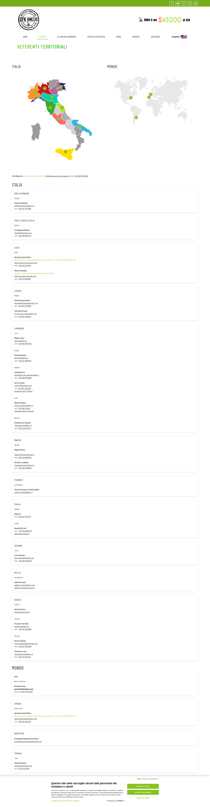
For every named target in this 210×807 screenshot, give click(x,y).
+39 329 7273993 (24, 306)
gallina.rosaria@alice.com (24, 585)
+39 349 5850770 (24, 236)
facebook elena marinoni (24, 411)
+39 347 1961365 (24, 279)
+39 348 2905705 (25, 343)
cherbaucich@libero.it (23, 425)
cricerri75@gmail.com (23, 385)
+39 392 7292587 (24, 316)
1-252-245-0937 (26, 692)
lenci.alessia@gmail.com (24, 558)
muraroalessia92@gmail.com (26, 643)
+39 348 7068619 (24, 468)
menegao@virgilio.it (22, 612)
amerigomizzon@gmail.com (25, 276)
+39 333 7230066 (25, 646)
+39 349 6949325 (25, 561)
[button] (44, 88)
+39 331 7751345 (24, 657)
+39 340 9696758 (24, 457)
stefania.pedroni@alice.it (24, 206)
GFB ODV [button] (42, 36)
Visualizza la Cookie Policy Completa (65, 801)
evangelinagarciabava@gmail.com (28, 741)
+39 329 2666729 (25, 531)
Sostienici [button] (155, 36)
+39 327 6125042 (24, 428)
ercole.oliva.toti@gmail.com (25, 314)
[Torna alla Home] (29, 20)
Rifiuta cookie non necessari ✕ (147, 779)
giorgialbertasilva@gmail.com (26, 303)
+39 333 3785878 (24, 361)
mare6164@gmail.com (23, 233)
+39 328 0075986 (81, 176)
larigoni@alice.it (20, 341)
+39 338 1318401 (24, 408)
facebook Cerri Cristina (23, 391)
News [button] (118, 36)
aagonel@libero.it (21, 358)
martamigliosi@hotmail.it (24, 455)
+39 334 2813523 (24, 265)
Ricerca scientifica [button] (96, 36)
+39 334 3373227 (24, 516)
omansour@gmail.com (23, 766)
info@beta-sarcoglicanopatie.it (57, 176)
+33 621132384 (23, 768)
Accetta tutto (143, 786)
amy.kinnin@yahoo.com (23, 689)
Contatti (136, 36)
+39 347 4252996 (25, 629)
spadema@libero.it (21, 626)
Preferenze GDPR (143, 798)
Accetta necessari (143, 792)
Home (25, 36)
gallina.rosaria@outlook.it (24, 588)
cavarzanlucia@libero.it (23, 654)
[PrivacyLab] (120, 801)
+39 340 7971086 (24, 208)
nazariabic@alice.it (22, 534)
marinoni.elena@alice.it (23, 405)
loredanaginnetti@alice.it (24, 465)
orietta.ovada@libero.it (23, 492)
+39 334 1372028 (24, 388)
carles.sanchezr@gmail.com (25, 263)
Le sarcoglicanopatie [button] (66, 36)
